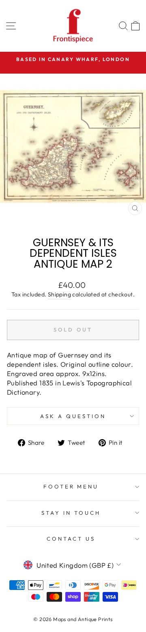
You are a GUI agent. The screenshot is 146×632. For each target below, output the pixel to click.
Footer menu (71, 486)
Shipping (59, 294)
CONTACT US (71, 538)
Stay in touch (71, 512)
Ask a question (73, 416)
